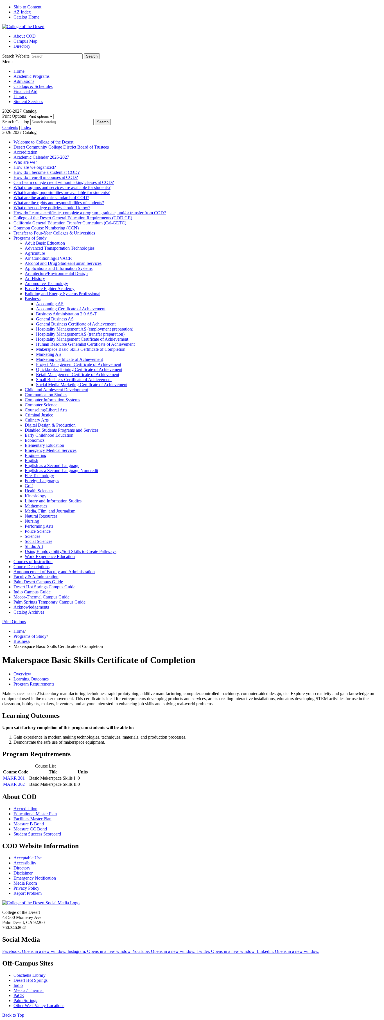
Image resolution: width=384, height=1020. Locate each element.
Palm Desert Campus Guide (38, 581)
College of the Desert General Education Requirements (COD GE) (72, 217)
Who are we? (25, 162)
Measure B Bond (28, 823)
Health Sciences (39, 490)
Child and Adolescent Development (56, 389)
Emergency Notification (34, 878)
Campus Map (25, 41)
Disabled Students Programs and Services (61, 430)
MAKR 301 (14, 778)
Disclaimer (23, 873)
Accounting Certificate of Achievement (70, 308)
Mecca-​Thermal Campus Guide (41, 597)
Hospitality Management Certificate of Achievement (82, 339)
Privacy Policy (26, 888)
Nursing (32, 521)
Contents (10, 127)
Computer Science (41, 404)
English (31, 460)
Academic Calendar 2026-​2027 (41, 157)
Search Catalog (15, 121)
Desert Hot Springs (30, 980)
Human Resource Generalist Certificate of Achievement (85, 344)
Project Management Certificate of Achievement (78, 364)
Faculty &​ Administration (35, 576)
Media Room (25, 883)
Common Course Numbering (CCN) (46, 228)
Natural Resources (41, 516)
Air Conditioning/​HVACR (48, 258)
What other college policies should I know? (51, 207)
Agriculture (35, 253)
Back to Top (13, 1015)
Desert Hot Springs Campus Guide (44, 586)
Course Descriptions (31, 566)
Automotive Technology (46, 283)
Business (32, 298)
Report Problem (27, 893)
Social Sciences (38, 541)
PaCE (18, 995)
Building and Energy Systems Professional (62, 293)
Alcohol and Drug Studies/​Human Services (63, 263)
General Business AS (55, 319)
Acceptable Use (27, 857)
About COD (24, 36)
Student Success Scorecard (37, 834)
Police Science (38, 531)
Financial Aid (25, 91)
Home (18, 71)
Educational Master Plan (35, 813)
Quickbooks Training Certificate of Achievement (79, 369)
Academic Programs (31, 76)
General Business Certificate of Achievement (76, 324)
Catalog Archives (28, 612)
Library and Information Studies (53, 500)
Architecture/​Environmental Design (56, 273)
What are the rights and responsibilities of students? (58, 202)
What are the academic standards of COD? (51, 197)
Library (20, 96)
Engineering (35, 455)
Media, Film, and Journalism (50, 511)
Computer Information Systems (52, 399)
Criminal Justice (39, 415)
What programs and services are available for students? (61, 187)
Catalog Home (26, 17)
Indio (18, 985)
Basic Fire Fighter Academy (49, 288)
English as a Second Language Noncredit (61, 470)
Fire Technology (39, 475)
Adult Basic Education (45, 243)
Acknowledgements (31, 607)
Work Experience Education (50, 556)
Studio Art (34, 546)
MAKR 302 (14, 784)
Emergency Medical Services (50, 450)
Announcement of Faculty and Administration (54, 571)
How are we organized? (34, 167)
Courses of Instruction (33, 561)
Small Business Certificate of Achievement (74, 379)
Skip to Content (27, 6)
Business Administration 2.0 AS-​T (66, 313)
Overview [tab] (22, 673)
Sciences (32, 536)
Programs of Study (30, 238)
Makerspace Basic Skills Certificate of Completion (80, 349)
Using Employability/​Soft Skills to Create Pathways (70, 551)
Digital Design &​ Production (50, 425)
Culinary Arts (37, 420)
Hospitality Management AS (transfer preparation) (80, 334)
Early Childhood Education (49, 435)
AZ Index (22, 12)
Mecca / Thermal (28, 990)
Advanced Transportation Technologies (59, 248)
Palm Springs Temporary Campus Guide (49, 602)
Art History (35, 278)
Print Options (14, 116)
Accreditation (25, 152)
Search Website (16, 56)
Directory (21, 46)
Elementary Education (44, 445)
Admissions (23, 81)
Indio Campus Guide (32, 591)
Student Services (28, 101)
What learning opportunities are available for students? (61, 192)
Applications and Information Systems (58, 268)
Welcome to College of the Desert (43, 142)
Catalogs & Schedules (33, 86)
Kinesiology (35, 495)
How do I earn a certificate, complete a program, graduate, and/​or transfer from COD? (89, 212)
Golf (29, 485)
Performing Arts (39, 526)
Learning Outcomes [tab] (31, 679)
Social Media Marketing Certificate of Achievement (81, 384)
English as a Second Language (52, 465)
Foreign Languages (42, 480)
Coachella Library (29, 975)
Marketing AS (48, 354)
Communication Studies (46, 394)
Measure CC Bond (30, 829)
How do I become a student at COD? (46, 172)
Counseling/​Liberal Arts (46, 409)
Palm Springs (25, 1000)
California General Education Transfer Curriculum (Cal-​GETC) (69, 222)
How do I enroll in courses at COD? (45, 177)
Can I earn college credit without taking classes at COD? (63, 182)
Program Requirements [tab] (33, 684)
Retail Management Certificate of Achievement (77, 374)
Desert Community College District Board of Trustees (61, 147)
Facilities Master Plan (32, 818)
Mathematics (36, 506)
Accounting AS (50, 303)
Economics (34, 440)
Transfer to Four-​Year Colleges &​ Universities (54, 233)
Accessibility (24, 862)
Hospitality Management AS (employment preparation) (84, 329)
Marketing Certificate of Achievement (69, 359)
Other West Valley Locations (38, 1005)
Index (26, 127)
